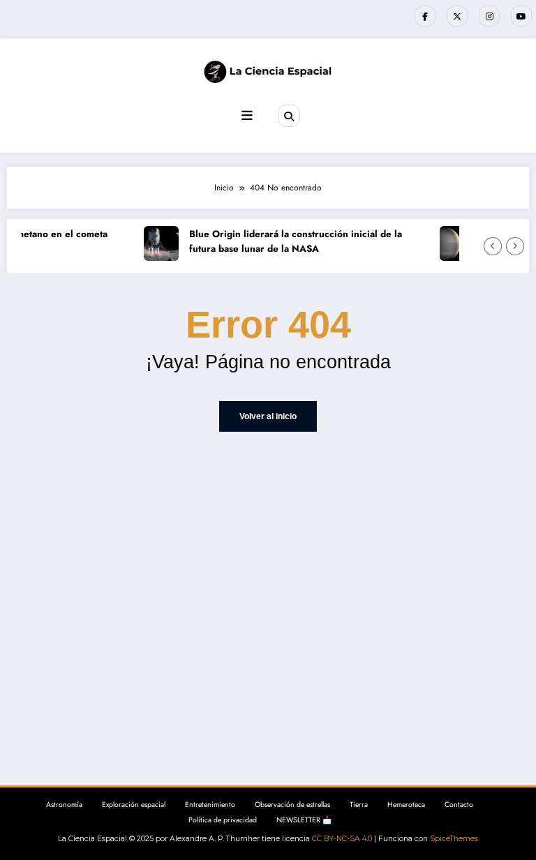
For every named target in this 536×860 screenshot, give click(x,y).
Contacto (459, 804)
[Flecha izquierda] (492, 246)
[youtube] (521, 16)
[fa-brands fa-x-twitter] (457, 16)
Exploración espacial (133, 804)
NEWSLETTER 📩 (304, 820)
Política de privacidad (222, 820)
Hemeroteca (406, 804)
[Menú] (247, 115)
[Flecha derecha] (515, 246)
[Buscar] (289, 116)
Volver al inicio (268, 416)
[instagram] (489, 16)
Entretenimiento (210, 804)
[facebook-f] (425, 16)
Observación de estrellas (292, 804)
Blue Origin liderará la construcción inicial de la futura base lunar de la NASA (292, 241)
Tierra (359, 804)
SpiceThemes (454, 838)
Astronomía (64, 804)
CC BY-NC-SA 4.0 (342, 838)
